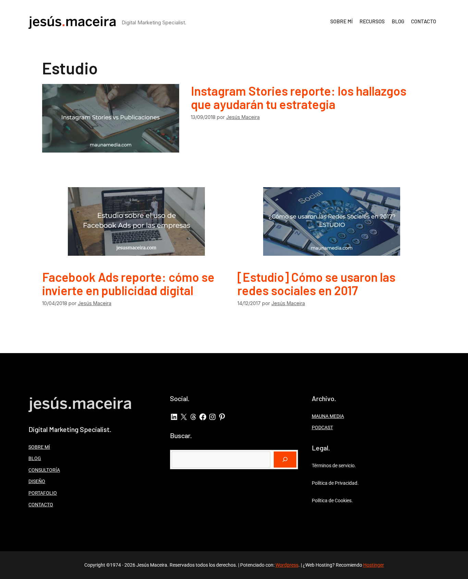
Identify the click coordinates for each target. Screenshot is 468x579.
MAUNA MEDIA (328, 416)
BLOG (398, 21)
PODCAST (322, 427)
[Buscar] (285, 459)
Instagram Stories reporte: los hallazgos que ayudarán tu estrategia (298, 97)
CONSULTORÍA (44, 470)
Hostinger (373, 565)
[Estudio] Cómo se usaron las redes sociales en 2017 (316, 283)
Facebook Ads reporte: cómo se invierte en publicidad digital (128, 283)
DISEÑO (36, 481)
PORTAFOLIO (42, 493)
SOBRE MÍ (341, 21)
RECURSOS (372, 21)
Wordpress (286, 565)
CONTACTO (423, 21)
